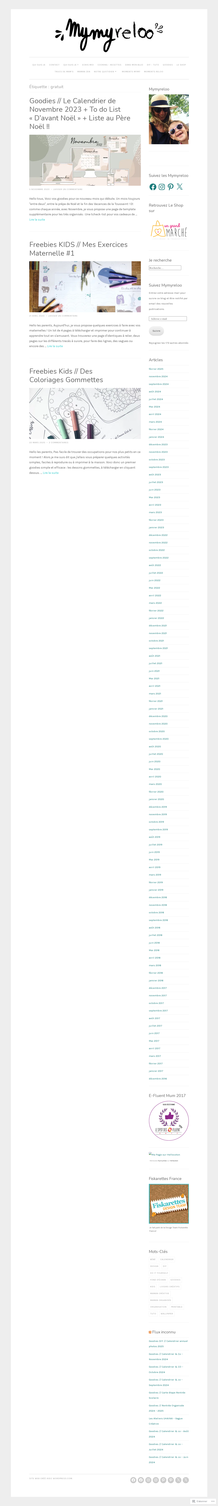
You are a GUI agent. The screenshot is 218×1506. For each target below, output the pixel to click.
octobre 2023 (157, 459)
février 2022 (156, 610)
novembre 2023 (158, 451)
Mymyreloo (162, 1161)
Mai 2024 (154, 406)
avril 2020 (155, 776)
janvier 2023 (156, 527)
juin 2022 (154, 580)
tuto (153, 1313)
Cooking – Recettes (109, 65)
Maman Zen (83, 71)
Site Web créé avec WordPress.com (50, 1478)
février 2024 (156, 429)
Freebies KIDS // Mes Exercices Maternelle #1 (78, 249)
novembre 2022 (158, 542)
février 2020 (156, 791)
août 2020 (155, 746)
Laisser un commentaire (68, 189)
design (154, 1266)
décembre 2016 (158, 1078)
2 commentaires (58, 442)
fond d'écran (158, 1280)
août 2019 (154, 836)
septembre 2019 (158, 829)
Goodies (168, 65)
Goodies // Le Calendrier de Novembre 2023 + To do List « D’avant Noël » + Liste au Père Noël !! (79, 114)
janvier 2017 (156, 1070)
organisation (158, 1307)
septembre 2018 (158, 920)
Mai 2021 (154, 678)
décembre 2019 (158, 806)
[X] (179, 187)
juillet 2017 (155, 1025)
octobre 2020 (157, 731)
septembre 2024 (159, 384)
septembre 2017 (158, 1010)
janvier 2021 (156, 708)
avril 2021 (154, 685)
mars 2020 (155, 784)
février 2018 (156, 972)
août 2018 (154, 927)
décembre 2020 (158, 716)
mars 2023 (155, 512)
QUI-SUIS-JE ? (71, 65)
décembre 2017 (158, 987)
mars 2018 (155, 965)
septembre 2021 (158, 648)
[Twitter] (178, 1480)
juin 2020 (154, 761)
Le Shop (181, 65)
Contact (54, 65)
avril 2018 (154, 957)
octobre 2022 (157, 550)
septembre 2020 (159, 738)
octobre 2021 (156, 640)
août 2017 (154, 1018)
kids (152, 1286)
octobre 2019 (156, 821)
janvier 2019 (156, 889)
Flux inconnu (164, 1332)
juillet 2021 (155, 663)
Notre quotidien (104, 71)
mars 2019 (155, 874)
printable (177, 1307)
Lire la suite (37, 219)
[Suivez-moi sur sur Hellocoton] (164, 1154)
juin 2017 (154, 1033)
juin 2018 (154, 942)
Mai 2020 (154, 769)
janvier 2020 (156, 799)
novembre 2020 (158, 723)
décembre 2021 (158, 625)
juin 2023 (154, 489)
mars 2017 (155, 1056)
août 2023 (155, 474)
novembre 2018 (158, 904)
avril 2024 (155, 414)
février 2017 (156, 1063)
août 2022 (155, 565)
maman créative (159, 1293)
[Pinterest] (171, 187)
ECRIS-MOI (88, 65)
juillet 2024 (156, 399)
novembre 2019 (158, 814)
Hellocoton (174, 1161)
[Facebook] (153, 187)
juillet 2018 (155, 935)
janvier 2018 (156, 980)
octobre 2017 (156, 1003)
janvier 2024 (156, 436)
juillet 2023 (156, 482)
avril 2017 (154, 1048)
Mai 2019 (154, 859)
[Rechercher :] (165, 268)
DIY (165, 1266)
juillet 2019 (155, 844)
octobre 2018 (156, 912)
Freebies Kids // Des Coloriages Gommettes (66, 376)
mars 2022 (155, 602)
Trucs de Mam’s (64, 71)
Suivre (156, 330)
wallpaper (167, 1313)
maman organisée (160, 1300)
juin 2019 (154, 852)
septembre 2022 (159, 557)
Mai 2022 (154, 587)
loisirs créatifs (170, 1286)
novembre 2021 (158, 633)
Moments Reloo (153, 71)
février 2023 (156, 519)
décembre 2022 (158, 535)
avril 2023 (155, 504)
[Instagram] (162, 187)
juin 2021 (154, 670)
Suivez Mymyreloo (165, 285)
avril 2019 (154, 867)
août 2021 (154, 655)
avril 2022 (155, 595)
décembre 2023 (158, 444)
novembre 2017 (158, 995)
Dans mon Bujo (134, 65)
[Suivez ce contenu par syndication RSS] (150, 1332)
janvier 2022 (156, 618)
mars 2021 (155, 693)
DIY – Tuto (153, 65)
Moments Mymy (131, 71)
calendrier (167, 1259)
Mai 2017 (154, 1040)
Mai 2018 (154, 950)
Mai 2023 (154, 497)
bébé (153, 1259)
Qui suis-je (38, 65)
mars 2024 (155, 421)
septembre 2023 (159, 467)
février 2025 (156, 368)
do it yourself (159, 1273)
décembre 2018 (158, 897)
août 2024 (155, 391)
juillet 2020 (156, 753)
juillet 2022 (156, 572)
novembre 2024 (158, 376)
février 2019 (156, 882)
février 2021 (156, 701)
